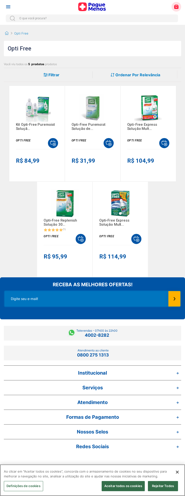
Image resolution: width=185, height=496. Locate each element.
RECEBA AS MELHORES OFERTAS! (92, 284)
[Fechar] (177, 472)
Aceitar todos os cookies (123, 486)
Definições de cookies (23, 486)
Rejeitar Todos (163, 486)
